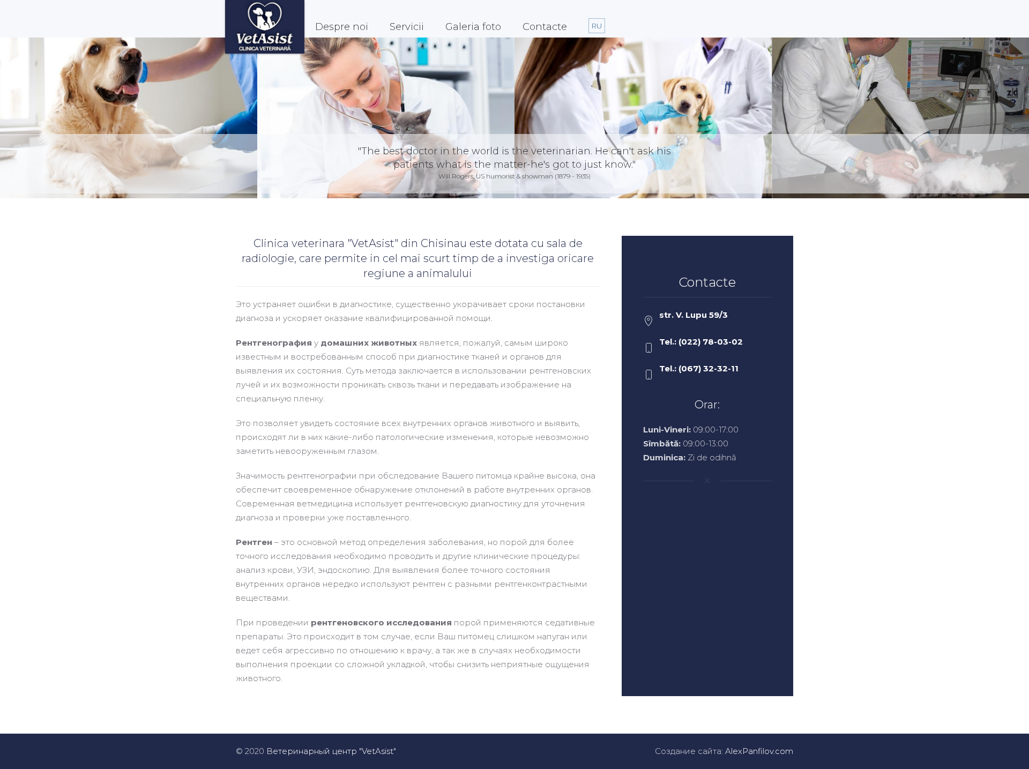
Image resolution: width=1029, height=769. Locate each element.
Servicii (407, 27)
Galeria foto (473, 27)
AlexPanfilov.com (759, 751)
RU (597, 25)
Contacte (545, 27)
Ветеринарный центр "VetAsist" (331, 751)
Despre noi (341, 27)
